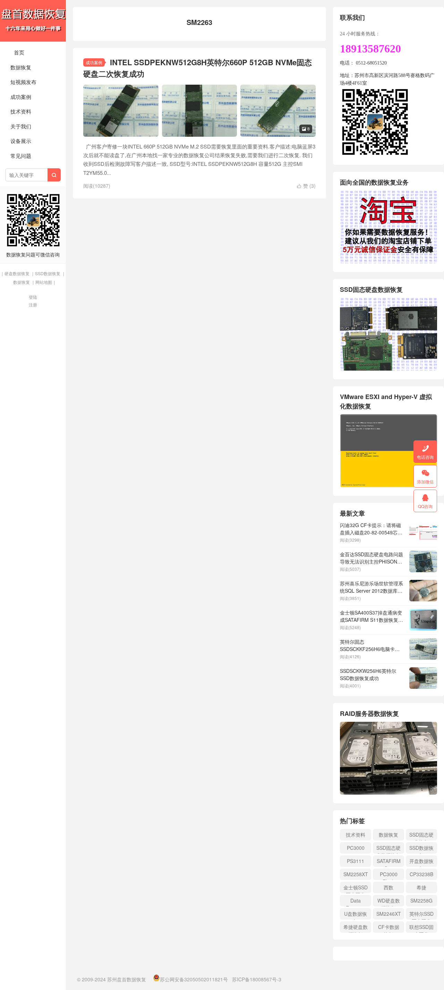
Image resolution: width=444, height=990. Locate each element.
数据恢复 (20, 67)
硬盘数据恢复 (17, 273)
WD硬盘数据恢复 (388, 901)
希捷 (421, 887)
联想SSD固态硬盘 (421, 928)
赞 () (306, 185)
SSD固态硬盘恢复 (421, 835)
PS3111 (355, 860)
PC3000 (356, 847)
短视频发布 (23, 81)
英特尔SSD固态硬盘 (421, 915)
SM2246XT (388, 913)
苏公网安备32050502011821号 (194, 979)
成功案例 (20, 96)
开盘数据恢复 (421, 862)
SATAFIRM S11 (389, 862)
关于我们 (20, 126)
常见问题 (20, 155)
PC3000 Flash (389, 875)
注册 (33, 304)
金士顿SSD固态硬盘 (355, 888)
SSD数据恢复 (47, 273)
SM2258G (421, 900)
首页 (19, 52)
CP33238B (421, 874)
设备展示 (20, 140)
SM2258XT (355, 874)
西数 (388, 887)
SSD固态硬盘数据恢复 (388, 849)
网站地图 (43, 282)
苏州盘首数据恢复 (33, 21)
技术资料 (20, 111)
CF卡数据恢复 (388, 928)
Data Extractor (356, 901)
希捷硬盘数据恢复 (355, 928)
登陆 (33, 297)
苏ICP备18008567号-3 (256, 979)
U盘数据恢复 (355, 915)
